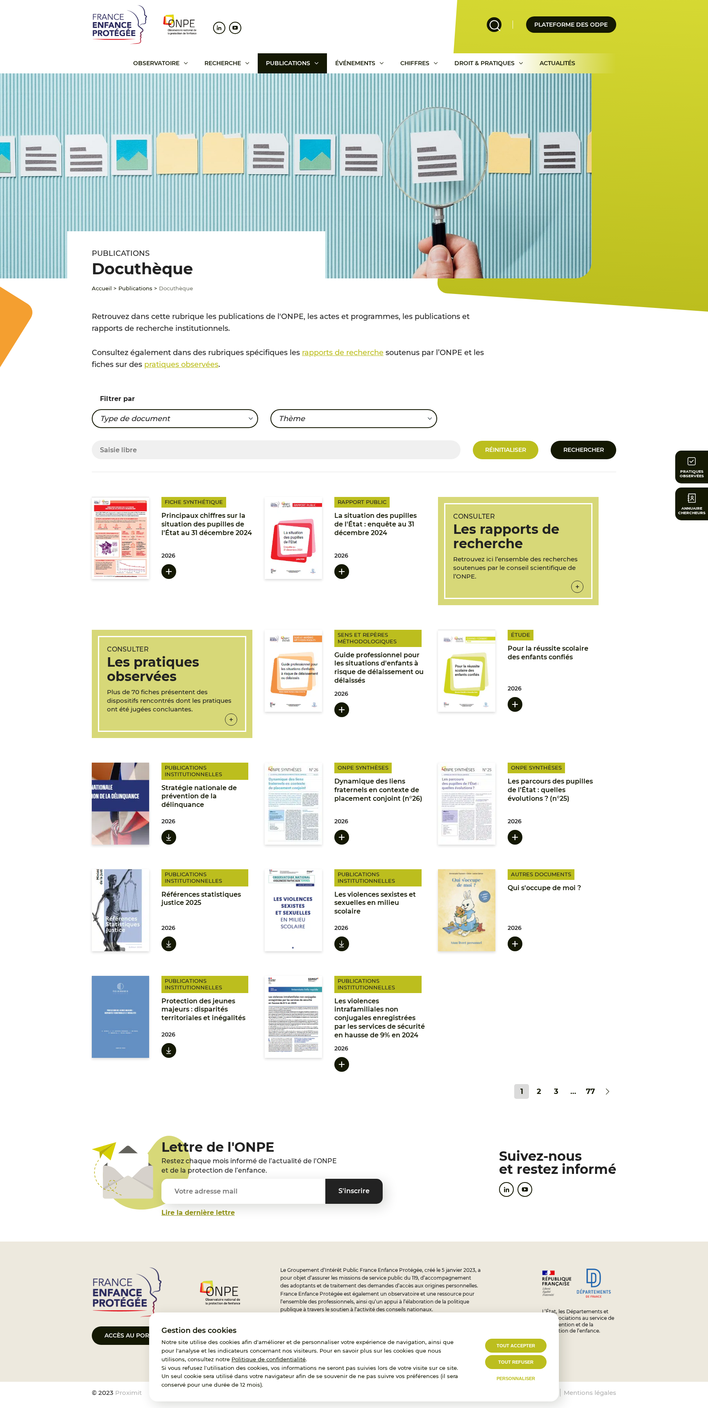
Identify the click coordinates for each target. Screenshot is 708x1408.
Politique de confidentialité (268, 1359)
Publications (288, 63)
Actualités (557, 63)
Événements (355, 63)
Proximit (128, 1393)
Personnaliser (516, 1378)
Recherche (222, 63)
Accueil (102, 288)
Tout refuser (515, 1362)
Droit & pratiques (484, 63)
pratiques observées (181, 364)
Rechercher (583, 449)
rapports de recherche (343, 352)
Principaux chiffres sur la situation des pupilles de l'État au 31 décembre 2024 (206, 524)
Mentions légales (590, 1393)
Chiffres (414, 63)
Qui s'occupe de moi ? (544, 888)
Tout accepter (516, 1345)
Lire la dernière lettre (198, 1213)
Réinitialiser (505, 449)
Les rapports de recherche (506, 536)
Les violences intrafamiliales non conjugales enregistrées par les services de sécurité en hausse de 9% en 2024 (379, 1018)
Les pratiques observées (153, 669)
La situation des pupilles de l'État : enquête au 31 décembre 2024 (375, 524)
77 (590, 1091)
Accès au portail (132, 1335)
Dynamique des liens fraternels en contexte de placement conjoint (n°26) (378, 789)
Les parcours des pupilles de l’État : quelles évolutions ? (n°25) (550, 789)
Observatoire (156, 63)
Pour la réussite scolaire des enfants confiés (548, 653)
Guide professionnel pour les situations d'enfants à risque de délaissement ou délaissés (379, 667)
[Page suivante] (607, 1091)
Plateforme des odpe (571, 24)
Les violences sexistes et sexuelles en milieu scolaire (375, 903)
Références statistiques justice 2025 (201, 899)
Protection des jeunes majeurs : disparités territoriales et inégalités (203, 1009)
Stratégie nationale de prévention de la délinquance (199, 796)
